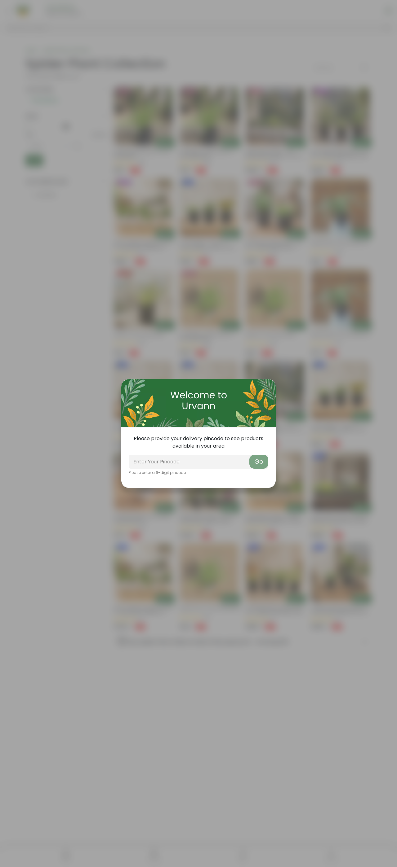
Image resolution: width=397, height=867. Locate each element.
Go (258, 461)
